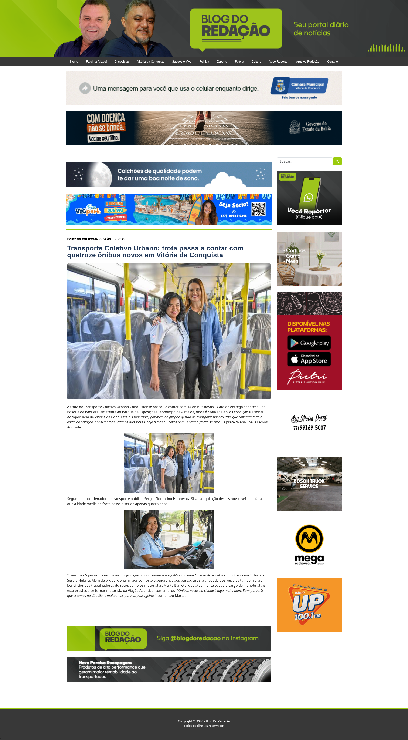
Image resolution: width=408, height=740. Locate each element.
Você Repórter (279, 61)
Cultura (256, 61)
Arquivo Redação (307, 61)
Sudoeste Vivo (181, 61)
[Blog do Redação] (204, 28)
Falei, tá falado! (96, 61)
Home (74, 61)
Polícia (239, 61)
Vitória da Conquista (150, 61)
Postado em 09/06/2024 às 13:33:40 (96, 238)
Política (204, 61)
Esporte (222, 61)
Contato (332, 61)
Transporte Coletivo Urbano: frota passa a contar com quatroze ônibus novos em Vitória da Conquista (155, 251)
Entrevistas (122, 61)
